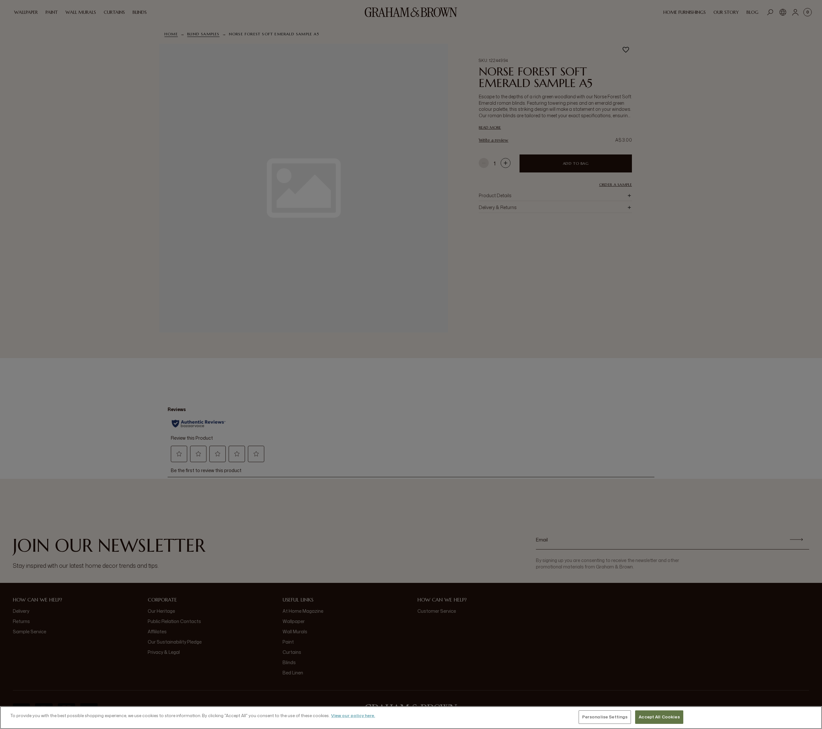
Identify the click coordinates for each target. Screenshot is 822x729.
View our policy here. (353, 715)
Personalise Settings (605, 717)
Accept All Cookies (659, 717)
